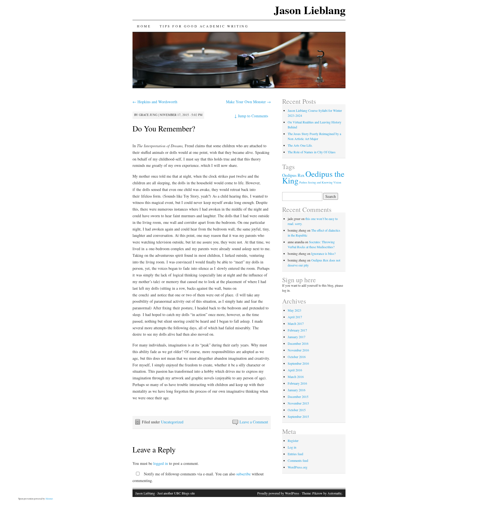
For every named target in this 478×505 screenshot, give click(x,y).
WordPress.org (297, 467)
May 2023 (294, 310)
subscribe (243, 473)
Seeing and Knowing (320, 182)
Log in (292, 447)
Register (293, 440)
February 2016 (297, 383)
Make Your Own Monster (248, 101)
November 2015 (298, 403)
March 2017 (296, 323)
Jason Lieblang (309, 10)
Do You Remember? (164, 128)
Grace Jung (148, 115)
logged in (160, 463)
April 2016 (295, 370)
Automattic (335, 493)
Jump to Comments (251, 115)
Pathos (303, 182)
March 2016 (296, 376)
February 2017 (297, 330)
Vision (337, 182)
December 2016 (298, 343)
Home (144, 26)
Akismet (49, 498)
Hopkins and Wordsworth (155, 101)
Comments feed (298, 460)
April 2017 (295, 317)
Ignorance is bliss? (323, 253)
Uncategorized (172, 421)
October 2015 (297, 410)
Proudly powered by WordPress (278, 493)
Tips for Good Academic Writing (204, 26)
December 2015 (298, 396)
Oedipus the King (313, 177)
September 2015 (298, 416)
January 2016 (296, 390)
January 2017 (296, 337)
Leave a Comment (254, 421)
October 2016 (297, 356)
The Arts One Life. (300, 145)
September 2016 (298, 363)
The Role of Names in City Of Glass (312, 152)
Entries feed (295, 454)
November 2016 (298, 350)
